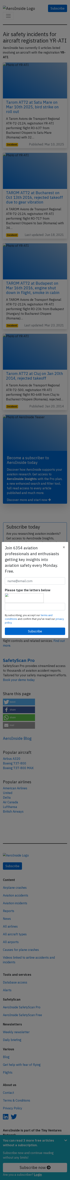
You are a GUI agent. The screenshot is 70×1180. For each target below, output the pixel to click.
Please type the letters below (27, 590)
